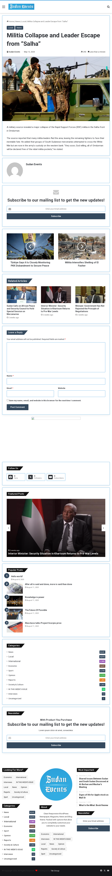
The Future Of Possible (36, 610)
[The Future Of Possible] (15, 614)
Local (23, 21)
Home (11, 21)
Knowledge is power (34, 597)
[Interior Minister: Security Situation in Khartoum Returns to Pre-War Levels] (56, 294)
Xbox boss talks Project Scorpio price (43, 623)
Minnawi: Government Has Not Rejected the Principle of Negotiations (89, 309)
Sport (10, 670)
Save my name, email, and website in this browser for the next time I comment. (45, 400)
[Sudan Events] (21, 6)
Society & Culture (15, 684)
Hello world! (17, 576)
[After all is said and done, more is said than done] (15, 588)
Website (61, 388)
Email (10, 388)
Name (10, 376)
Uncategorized (14, 698)
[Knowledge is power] (15, 601)
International (14, 661)
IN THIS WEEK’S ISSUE (17, 689)
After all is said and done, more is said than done (48, 584)
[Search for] (108, 8)
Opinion (11, 675)
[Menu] (3, 8)
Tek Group (55, 871)
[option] (56, 528)
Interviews (12, 694)
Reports (11, 680)
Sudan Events (14, 52)
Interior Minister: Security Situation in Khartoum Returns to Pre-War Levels (55, 309)
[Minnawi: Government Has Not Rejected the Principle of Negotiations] (90, 294)
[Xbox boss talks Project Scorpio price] (15, 627)
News (17, 21)
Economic (12, 666)
